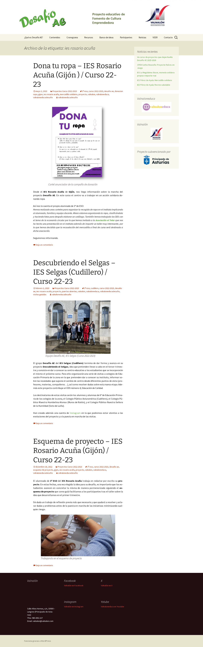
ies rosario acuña (51, 94)
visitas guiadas (39, 294)
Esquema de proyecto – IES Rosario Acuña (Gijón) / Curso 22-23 (78, 450)
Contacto (168, 37)
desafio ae (109, 91)
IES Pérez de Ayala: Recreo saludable (153, 84)
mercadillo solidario (68, 94)
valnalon (91, 94)
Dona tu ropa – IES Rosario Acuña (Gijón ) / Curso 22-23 (77, 75)
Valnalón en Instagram (73, 606)
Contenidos (54, 37)
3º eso (85, 91)
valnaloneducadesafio (43, 97)
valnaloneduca (102, 94)
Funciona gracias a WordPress (37, 641)
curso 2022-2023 (96, 91)
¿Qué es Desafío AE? (33, 37)
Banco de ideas (106, 37)
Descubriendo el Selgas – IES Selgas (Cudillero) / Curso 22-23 (74, 272)
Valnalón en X (106, 585)
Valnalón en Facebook (73, 585)
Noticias (142, 37)
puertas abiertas (69, 291)
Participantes (126, 37)
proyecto (82, 94)
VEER (155, 37)
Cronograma (72, 37)
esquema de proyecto (43, 469)
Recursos (88, 37)
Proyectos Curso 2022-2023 (64, 91)
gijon (40, 94)
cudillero (95, 288)
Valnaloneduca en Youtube (112, 606)
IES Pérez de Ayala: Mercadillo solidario (154, 80)
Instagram (75, 412)
